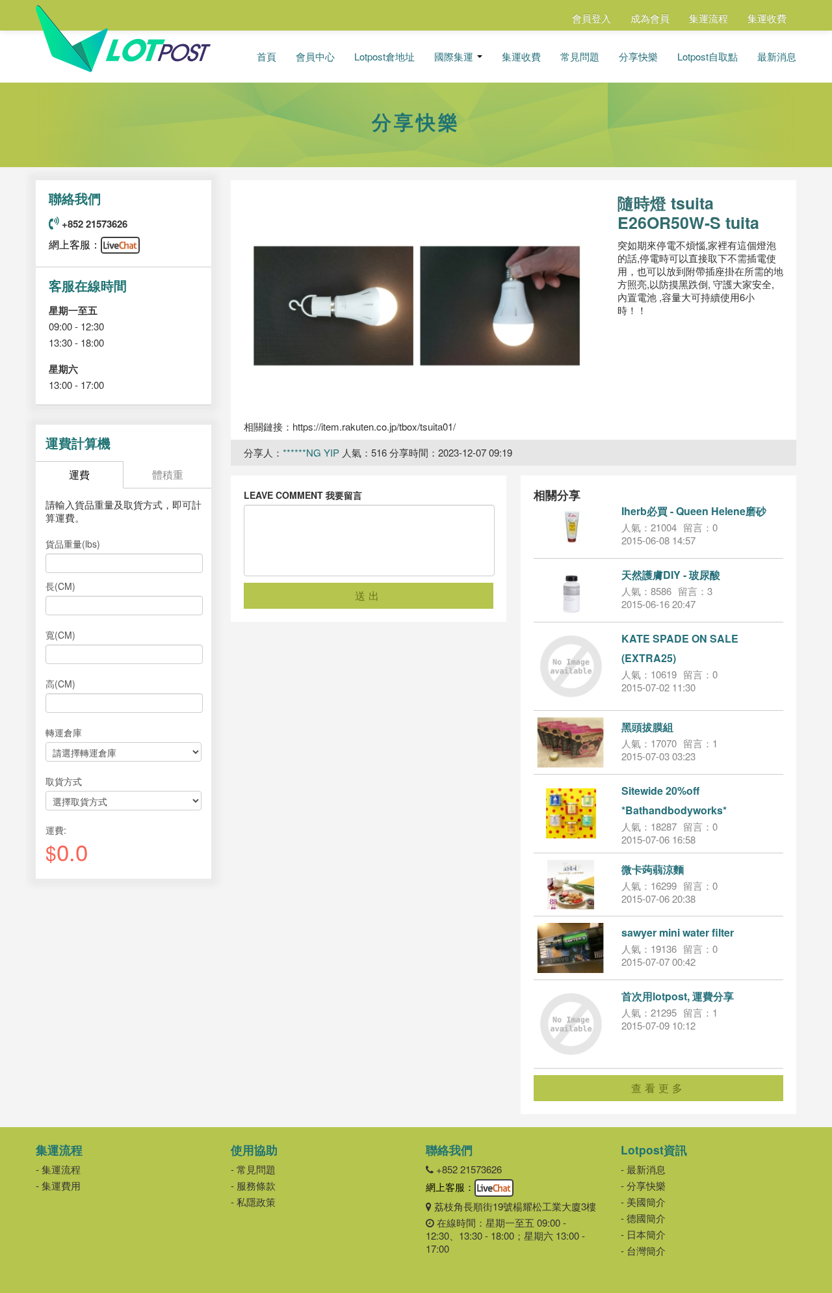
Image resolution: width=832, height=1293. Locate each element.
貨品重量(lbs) (73, 543)
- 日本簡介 (643, 1234)
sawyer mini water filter (677, 932)
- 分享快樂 (643, 1185)
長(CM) (60, 586)
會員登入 (591, 18)
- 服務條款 (253, 1185)
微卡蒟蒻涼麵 (652, 869)
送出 (368, 595)
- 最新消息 (643, 1169)
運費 (79, 474)
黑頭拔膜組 (647, 726)
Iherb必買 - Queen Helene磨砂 (693, 510)
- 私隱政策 (253, 1201)
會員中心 (315, 56)
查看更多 (658, 1087)
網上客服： (75, 244)
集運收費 (767, 18)
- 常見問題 (253, 1169)
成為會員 (650, 18)
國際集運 (455, 56)
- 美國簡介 (643, 1201)
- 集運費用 (58, 1185)
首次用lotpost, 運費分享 (677, 996)
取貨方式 (64, 781)
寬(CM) (60, 634)
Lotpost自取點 (707, 56)
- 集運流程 (58, 1169)
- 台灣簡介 (643, 1250)
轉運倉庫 (64, 732)
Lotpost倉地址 (384, 56)
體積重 (167, 474)
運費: (56, 829)
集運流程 (708, 18)
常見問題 (579, 56)
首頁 (266, 56)
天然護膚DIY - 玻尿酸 (670, 574)
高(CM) (60, 683)
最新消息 (776, 56)
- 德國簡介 (643, 1218)
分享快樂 (638, 56)
